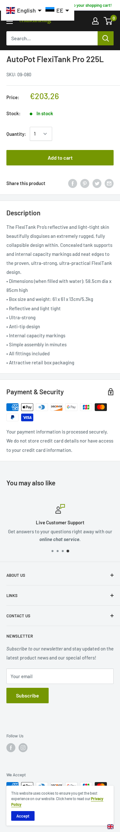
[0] (108, 21)
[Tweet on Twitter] (96, 183)
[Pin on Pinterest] (84, 183)
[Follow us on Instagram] (23, 747)
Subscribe (27, 695)
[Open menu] (9, 21)
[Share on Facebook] (72, 183)
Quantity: (16, 134)
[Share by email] (109, 183)
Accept (22, 815)
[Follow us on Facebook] (10, 747)
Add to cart (60, 157)
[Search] (106, 38)
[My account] (95, 20)
